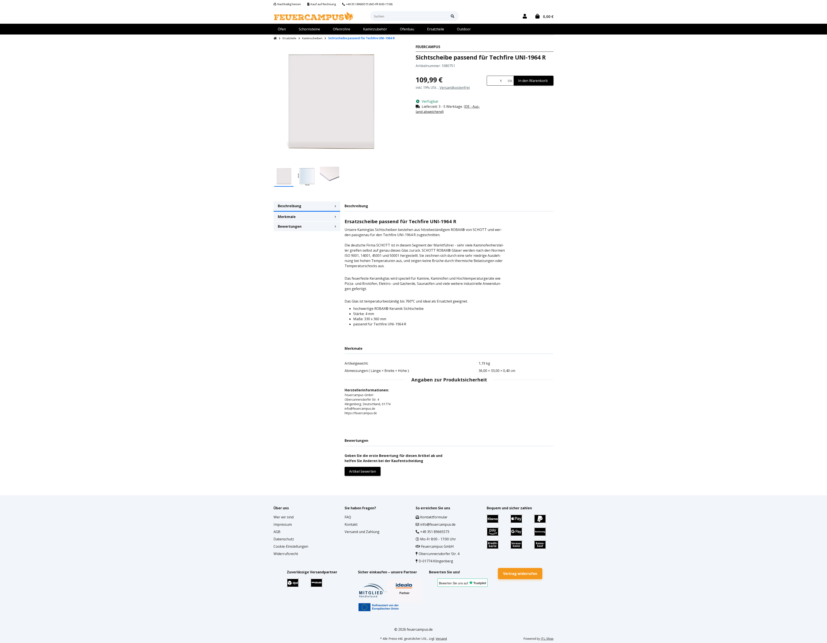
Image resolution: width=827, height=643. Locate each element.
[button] (525, 16)
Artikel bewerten (362, 471)
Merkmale (287, 216)
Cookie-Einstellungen (291, 546)
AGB (277, 531)
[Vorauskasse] (516, 544)
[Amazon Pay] (493, 531)
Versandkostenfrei (455, 87)
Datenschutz (284, 539)
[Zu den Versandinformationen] (293, 582)
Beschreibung (289, 206)
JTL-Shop (547, 639)
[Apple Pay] (516, 518)
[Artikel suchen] (452, 16)
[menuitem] (281, 29)
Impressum (283, 524)
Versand (441, 639)
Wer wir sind (284, 517)
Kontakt (351, 524)
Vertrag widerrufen (520, 573)
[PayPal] (540, 518)
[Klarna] (493, 518)
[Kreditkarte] (493, 544)
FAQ (348, 517)
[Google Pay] (516, 531)
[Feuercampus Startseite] (314, 15)
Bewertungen (290, 226)
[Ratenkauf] (540, 544)
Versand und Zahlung (362, 531)
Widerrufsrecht (286, 553)
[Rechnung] (540, 531)
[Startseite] (275, 38)
